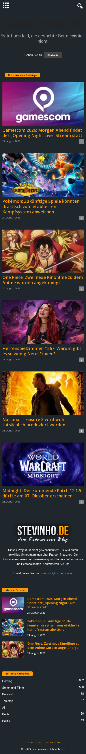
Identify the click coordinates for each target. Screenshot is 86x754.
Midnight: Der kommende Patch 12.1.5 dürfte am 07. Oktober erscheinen (41, 493)
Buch (5, 714)
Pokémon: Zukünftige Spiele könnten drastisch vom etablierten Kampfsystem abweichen (40, 206)
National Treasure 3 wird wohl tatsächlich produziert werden (33, 422)
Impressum (53, 742)
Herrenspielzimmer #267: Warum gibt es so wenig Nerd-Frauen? (41, 351)
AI (3, 707)
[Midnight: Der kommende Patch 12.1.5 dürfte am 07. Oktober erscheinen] (43, 464)
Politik (6, 721)
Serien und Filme (13, 687)
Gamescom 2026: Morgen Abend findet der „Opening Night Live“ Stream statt (42, 132)
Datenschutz (33, 742)
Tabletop (7, 701)
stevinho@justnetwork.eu (57, 573)
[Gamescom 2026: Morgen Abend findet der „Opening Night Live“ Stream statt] (43, 104)
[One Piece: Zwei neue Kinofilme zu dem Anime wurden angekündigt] (43, 251)
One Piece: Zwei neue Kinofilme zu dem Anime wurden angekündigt (42, 280)
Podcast (7, 694)
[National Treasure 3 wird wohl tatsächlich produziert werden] (43, 393)
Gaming (7, 681)
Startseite (52, 55)
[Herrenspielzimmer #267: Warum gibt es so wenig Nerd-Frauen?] (43, 322)
